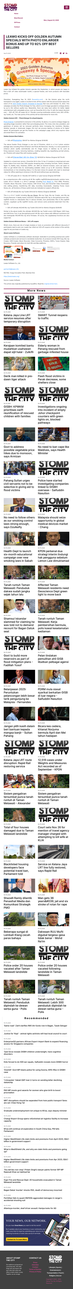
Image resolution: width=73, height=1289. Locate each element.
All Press (17, 22)
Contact (17, 27)
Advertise (35, 1265)
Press (35, 1262)
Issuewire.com (37, 99)
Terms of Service (35, 1269)
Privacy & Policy (35, 1271)
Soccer (58, 1275)
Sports (58, 1267)
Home (16, 13)
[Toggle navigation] (66, 7)
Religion (52, 1275)
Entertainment (55, 1270)
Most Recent (18, 18)
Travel (61, 1273)
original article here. (51, 284)
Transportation (52, 1273)
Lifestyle (52, 1267)
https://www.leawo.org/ (11, 276)
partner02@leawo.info (11, 269)
